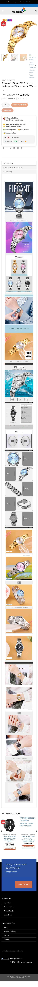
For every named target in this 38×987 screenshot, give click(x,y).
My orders (7, 903)
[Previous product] (7, 90)
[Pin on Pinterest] (18, 148)
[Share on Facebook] (7, 148)
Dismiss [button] (28, 2)
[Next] (33, 35)
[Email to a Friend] (14, 148)
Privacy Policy (12, 976)
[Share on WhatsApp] (3, 148)
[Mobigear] (19, 10)
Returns (6, 935)
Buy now (8, 110)
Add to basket (19, 105)
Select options (28, 846)
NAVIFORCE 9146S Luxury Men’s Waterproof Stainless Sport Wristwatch (28, 839)
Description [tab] (8, 163)
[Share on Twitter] (10, 148)
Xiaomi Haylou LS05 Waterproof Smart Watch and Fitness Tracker (9, 839)
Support (6, 939)
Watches (11, 80)
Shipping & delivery (10, 931)
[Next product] (3, 90)
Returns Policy (24, 976)
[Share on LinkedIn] (21, 148)
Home (4, 80)
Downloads (8, 915)
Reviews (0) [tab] (7, 172)
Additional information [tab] (12, 167)
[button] (3, 10)
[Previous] (5, 35)
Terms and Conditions (19, 978)
